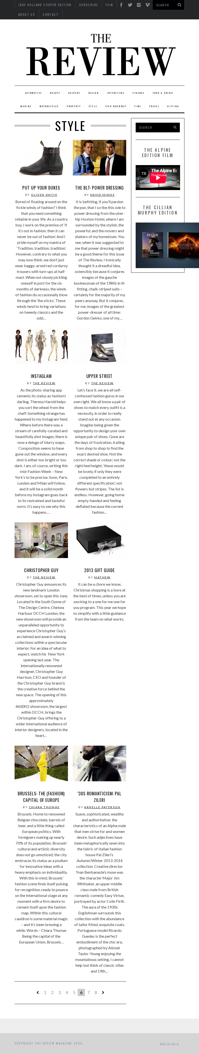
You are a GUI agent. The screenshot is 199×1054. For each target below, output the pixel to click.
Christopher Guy (41, 570)
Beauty (55, 93)
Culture (74, 93)
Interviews (115, 93)
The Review (44, 383)
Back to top (168, 1043)
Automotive (33, 93)
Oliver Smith (44, 195)
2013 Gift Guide (99, 570)
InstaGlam (41, 376)
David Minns (102, 195)
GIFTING (173, 106)
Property (74, 106)
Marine (26, 106)
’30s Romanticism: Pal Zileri (99, 796)
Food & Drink (163, 93)
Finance (139, 93)
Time (137, 106)
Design (93, 93)
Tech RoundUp (115, 106)
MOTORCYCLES (49, 106)
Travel (154, 106)
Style (93, 106)
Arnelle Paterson (102, 807)
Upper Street (99, 376)
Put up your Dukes (41, 187)
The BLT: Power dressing (99, 187)
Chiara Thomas (44, 807)
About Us (26, 14)
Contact (50, 14)
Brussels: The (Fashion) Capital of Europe (41, 796)
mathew (102, 577)
